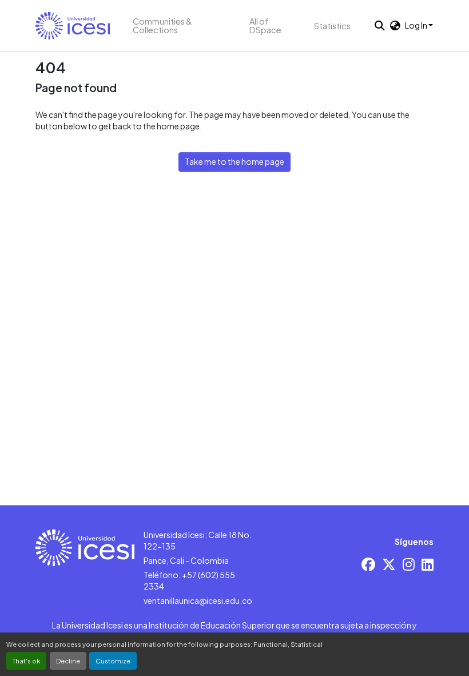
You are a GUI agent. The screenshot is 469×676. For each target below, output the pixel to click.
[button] (72, 25)
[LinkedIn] (428, 564)
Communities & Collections (162, 25)
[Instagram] (409, 564)
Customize (113, 661)
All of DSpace (265, 25)
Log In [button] (416, 25)
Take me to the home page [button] (234, 161)
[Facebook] (368, 564)
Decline (68, 661)
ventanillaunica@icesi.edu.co (198, 600)
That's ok (26, 661)
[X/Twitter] (389, 564)
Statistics (332, 26)
